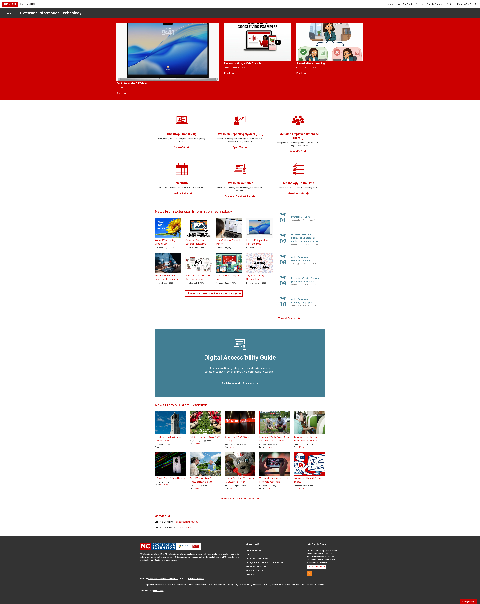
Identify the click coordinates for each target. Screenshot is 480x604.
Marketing (164, 447)
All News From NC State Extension (238, 498)
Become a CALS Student (257, 566)
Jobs (248, 554)
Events (419, 4)
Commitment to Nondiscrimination (163, 578)
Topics (450, 4)
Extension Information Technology (51, 13)
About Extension (253, 550)
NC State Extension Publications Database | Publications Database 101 (304, 238)
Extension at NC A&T (255, 570)
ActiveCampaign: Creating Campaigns (301, 301)
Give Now (250, 574)
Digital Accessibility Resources (238, 383)
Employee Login (469, 601)
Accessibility (158, 590)
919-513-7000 (184, 527)
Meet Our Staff (405, 4)
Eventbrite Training (300, 217)
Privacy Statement (196, 578)
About (391, 4)
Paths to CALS (464, 4)
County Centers (435, 4)
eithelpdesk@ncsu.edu (187, 521)
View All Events (287, 318)
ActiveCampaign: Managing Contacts (301, 259)
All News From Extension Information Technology (212, 293)
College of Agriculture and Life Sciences (264, 562)
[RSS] (309, 573)
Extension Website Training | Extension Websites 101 (305, 280)
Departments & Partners (257, 558)
